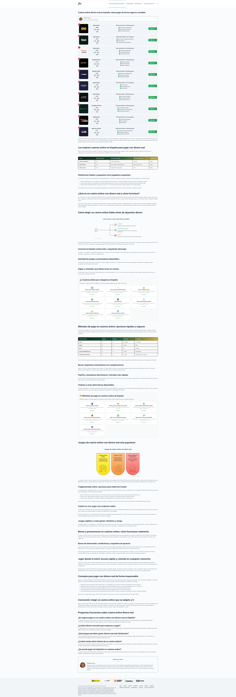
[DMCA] (129, 681)
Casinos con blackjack (149, 3)
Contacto (141, 687)
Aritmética (135, 685)
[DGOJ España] (96, 681)
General (146, 685)
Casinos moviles (129, 3)
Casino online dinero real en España (116, 3)
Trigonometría (134, 687)
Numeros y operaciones (124, 687)
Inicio (121, 685)
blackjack (83, 198)
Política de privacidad (149, 687)
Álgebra (130, 685)
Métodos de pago (138, 3)
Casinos (125, 685)
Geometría (152, 685)
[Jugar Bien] (107, 681)
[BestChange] (140, 681)
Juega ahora (152, 28)
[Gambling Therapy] (118, 681)
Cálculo (141, 685)
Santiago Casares (87, 17)
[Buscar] (157, 3)
